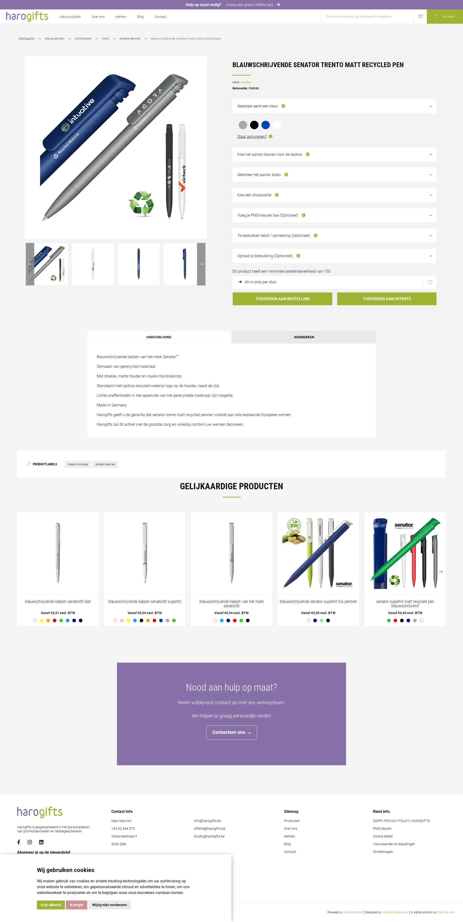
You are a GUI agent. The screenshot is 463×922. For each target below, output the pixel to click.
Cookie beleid (383, 836)
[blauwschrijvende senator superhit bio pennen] (318, 569)
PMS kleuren (382, 829)
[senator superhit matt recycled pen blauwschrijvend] (405, 569)
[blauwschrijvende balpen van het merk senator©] (231, 569)
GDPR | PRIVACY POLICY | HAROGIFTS (401, 821)
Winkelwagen (383, 852)
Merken (120, 17)
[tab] (159, 337)
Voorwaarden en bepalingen (394, 844)
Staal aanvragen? (252, 136)
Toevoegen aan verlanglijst (430, 282)
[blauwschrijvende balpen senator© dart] (58, 569)
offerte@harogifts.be (209, 829)
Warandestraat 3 (124, 836)
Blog (140, 17)
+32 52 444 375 (123, 829)
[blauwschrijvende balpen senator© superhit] (144, 569)
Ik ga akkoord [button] (51, 905)
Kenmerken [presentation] (304, 337)
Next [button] (201, 264)
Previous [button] (30, 264)
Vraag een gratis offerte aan (250, 4)
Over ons (98, 17)
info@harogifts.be (207, 821)
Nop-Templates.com (395, 912)
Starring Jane (446, 912)
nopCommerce (352, 912)
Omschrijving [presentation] (158, 337)
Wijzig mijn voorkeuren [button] (109, 905)
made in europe (78, 464)
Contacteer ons (228, 732)
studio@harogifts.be (209, 836)
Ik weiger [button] (76, 905)
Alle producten (70, 17)
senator (246, 82)
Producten (292, 821)
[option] (47, 264)
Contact (160, 17)
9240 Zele (118, 844)
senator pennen (105, 464)
